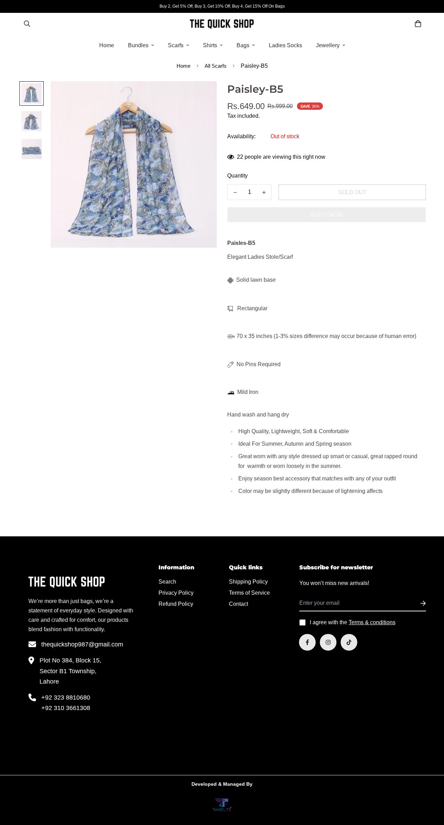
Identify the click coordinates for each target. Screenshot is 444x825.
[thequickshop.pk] (222, 23)
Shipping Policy (248, 582)
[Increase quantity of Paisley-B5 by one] (263, 192)
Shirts (210, 45)
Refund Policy (176, 604)
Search (167, 582)
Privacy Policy (176, 593)
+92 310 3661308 (65, 707)
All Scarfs (216, 66)
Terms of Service (249, 593)
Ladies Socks (285, 45)
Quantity (237, 176)
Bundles (138, 45)
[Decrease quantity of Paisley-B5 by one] (235, 192)
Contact (238, 604)
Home (106, 45)
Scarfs (175, 45)
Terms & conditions (372, 622)
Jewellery (328, 45)
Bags (243, 45)
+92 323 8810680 (65, 697)
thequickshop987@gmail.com (82, 644)
